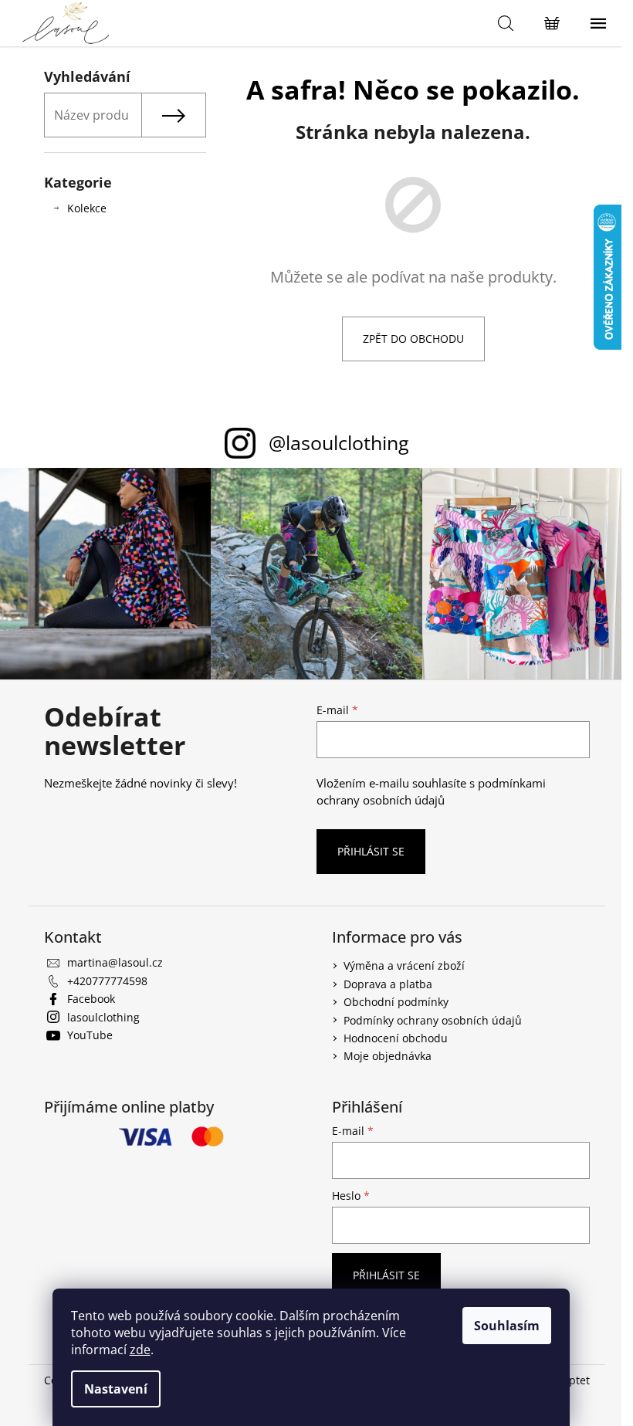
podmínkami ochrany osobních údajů (431, 791)
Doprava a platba (388, 984)
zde (140, 1349)
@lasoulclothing (339, 442)
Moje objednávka (388, 1055)
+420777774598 (107, 981)
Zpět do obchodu (413, 338)
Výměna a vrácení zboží (404, 965)
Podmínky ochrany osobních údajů (433, 1020)
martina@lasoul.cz (115, 962)
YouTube (90, 1035)
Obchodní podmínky (396, 1001)
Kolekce (87, 208)
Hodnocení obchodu (396, 1038)
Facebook (91, 998)
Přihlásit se (371, 851)
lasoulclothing (103, 1017)
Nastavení (115, 1388)
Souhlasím (507, 1325)
